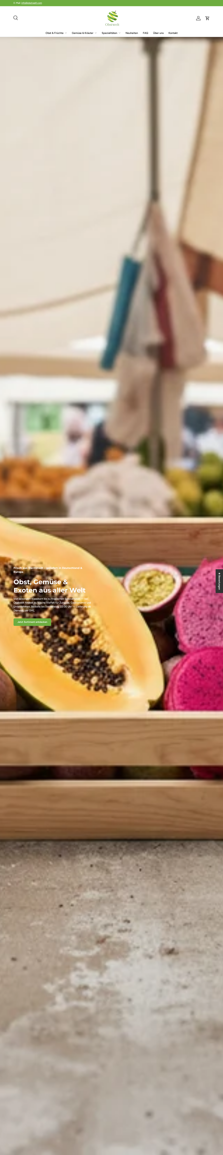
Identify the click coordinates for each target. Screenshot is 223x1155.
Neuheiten (132, 33)
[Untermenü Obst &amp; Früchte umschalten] (66, 33)
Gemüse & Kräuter (82, 33)
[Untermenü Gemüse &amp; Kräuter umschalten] (96, 33)
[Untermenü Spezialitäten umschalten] (119, 33)
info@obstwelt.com (31, 2)
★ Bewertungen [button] (219, 581)
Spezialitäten (109, 33)
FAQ (145, 33)
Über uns (158, 33)
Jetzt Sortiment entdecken (32, 621)
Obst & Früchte (55, 33)
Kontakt (173, 33)
